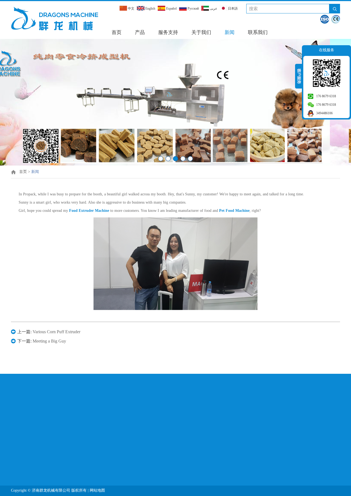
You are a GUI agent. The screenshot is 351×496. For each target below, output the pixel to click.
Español (171, 8)
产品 (140, 32)
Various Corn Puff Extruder (56, 331)
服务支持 (168, 32)
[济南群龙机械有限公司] (54, 18)
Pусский (193, 8)
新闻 (229, 32)
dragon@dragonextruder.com (160, 421)
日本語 (232, 8)
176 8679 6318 (326, 96)
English (150, 8)
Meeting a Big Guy (49, 341)
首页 (116, 32)
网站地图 (98, 490)
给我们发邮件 (260, 389)
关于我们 (201, 32)
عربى (213, 8)
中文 (130, 8)
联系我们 (258, 32)
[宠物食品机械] (175, 164)
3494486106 (324, 113)
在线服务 (326, 50)
